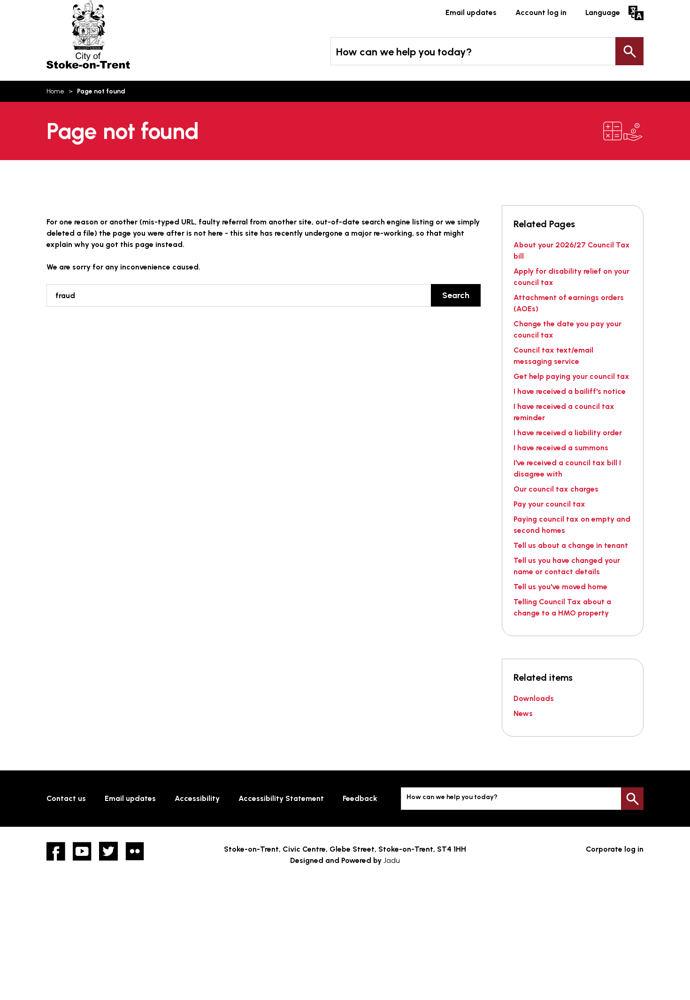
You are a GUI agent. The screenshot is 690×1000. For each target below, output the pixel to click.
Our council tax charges (556, 489)
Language (602, 12)
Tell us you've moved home (560, 586)
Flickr (134, 851)
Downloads (534, 698)
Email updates (471, 12)
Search (629, 51)
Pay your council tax (549, 504)
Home (55, 91)
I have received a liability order (568, 432)
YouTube (82, 851)
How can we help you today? (404, 52)
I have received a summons (561, 447)
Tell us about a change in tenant (571, 545)
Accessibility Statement (281, 798)
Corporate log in (615, 849)
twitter (108, 851)
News (523, 713)
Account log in (541, 12)
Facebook (55, 851)
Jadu (391, 860)
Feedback (360, 798)
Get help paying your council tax (571, 376)
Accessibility (197, 798)
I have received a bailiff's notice (570, 391)
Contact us (66, 798)
